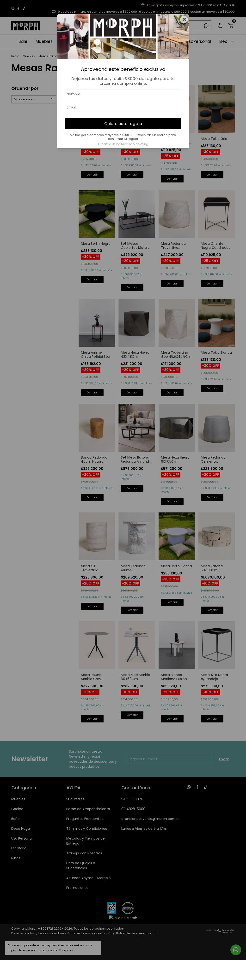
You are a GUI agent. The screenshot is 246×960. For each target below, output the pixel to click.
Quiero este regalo (123, 123)
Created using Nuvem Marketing (123, 144)
